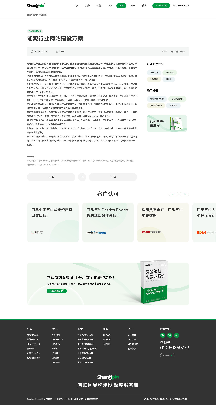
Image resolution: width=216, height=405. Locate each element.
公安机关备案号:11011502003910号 (85, 399)
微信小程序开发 (157, 99)
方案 (110, 5)
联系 (144, 5)
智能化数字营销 (33, 358)
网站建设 (173, 105)
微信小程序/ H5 (33, 344)
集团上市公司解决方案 (87, 349)
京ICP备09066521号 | (65, 399)
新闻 (121, 5)
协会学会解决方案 (85, 344)
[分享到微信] (172, 51)
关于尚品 (132, 335)
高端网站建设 (32, 335)
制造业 (169, 79)
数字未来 (132, 339)
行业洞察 (43, 15)
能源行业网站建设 (68, 67)
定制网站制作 (177, 99)
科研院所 (154, 72)
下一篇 (113, 177)
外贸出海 (169, 72)
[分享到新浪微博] (177, 51)
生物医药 (154, 79)
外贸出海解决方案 (85, 339)
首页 (76, 5)
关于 (132, 5)
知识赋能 (107, 339)
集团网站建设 (156, 105)
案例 (99, 5)
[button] (173, 194)
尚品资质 (132, 349)
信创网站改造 (32, 339)
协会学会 (56, 353)
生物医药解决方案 (85, 353)
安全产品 (31, 349)
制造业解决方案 (84, 358)
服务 (88, 5)
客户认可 (107, 335)
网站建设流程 (154, 399)
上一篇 (51, 177)
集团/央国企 (57, 339)
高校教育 (56, 362)
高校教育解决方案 (85, 362)
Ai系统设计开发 (33, 353)
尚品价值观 (133, 344)
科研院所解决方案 (85, 335)
